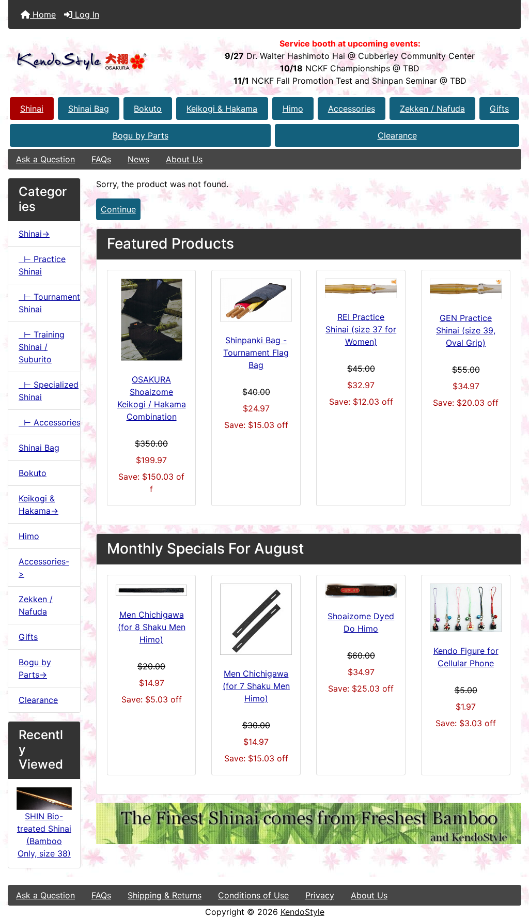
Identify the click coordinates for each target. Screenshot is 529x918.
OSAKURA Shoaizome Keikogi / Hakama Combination (151, 398)
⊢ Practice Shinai (42, 265)
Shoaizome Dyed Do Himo (361, 622)
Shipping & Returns (164, 895)
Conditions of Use (253, 895)
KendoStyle (302, 912)
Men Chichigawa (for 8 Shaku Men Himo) (151, 627)
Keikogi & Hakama (221, 108)
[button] (510, 867)
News (138, 159)
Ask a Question (45, 159)
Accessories (351, 108)
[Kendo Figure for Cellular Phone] (466, 608)
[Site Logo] (94, 62)
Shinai (31, 108)
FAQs (101, 159)
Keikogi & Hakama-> (38, 504)
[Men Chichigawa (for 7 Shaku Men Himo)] (256, 619)
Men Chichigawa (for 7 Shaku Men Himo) (256, 685)
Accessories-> (44, 567)
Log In (85, 14)
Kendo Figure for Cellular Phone (466, 657)
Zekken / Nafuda (432, 108)
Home (43, 14)
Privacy (319, 895)
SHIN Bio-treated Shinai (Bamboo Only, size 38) (44, 835)
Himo (293, 108)
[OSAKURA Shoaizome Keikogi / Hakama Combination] (152, 320)
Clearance (397, 135)
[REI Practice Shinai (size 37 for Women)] (361, 288)
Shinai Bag (88, 108)
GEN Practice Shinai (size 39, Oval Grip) (465, 330)
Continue (118, 209)
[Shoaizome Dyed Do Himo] (361, 591)
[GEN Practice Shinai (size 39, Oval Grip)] (466, 289)
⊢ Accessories (49, 422)
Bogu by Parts (140, 135)
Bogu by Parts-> (35, 668)
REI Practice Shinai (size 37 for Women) (360, 329)
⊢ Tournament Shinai (49, 303)
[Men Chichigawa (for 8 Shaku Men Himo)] (152, 590)
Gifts (499, 108)
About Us (184, 159)
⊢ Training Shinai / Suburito (42, 346)
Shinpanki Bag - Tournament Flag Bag (256, 352)
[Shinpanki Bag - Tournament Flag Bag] (256, 300)
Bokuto (148, 108)
